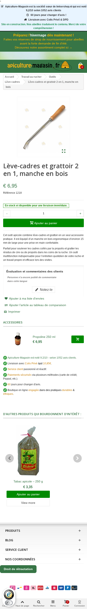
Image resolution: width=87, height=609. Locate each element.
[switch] (9, 603)
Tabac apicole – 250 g (28, 481)
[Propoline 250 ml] (18, 339)
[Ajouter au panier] (77, 339)
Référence (9, 192)
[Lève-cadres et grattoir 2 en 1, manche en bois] (64, 151)
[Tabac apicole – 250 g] (28, 451)
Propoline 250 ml (44, 336)
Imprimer (14, 311)
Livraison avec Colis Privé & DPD (48, 19)
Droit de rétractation (18, 569)
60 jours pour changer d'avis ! (48, 15)
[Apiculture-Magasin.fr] (40, 66)
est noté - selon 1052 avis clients (42, 357)
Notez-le (46, 289)
